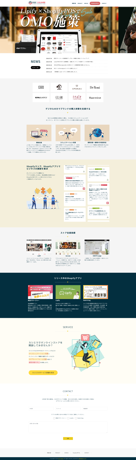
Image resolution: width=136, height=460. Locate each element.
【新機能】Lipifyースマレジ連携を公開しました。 (66, 71)
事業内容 (49, 452)
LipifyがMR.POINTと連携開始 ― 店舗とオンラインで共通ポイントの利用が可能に (73, 61)
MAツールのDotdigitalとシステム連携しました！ (66, 68)
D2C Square (61, 458)
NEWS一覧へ (35, 67)
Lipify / (72, 418)
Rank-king (80, 418)
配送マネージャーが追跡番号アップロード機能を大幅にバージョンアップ (71, 58)
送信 (68, 438)
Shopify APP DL (76, 452)
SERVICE (66, 452)
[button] (10, 30)
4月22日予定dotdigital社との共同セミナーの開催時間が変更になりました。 (72, 65)
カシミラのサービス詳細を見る (43, 373)
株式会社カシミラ (82, 458)
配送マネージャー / (61, 418)
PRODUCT (57, 452)
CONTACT (86, 452)
